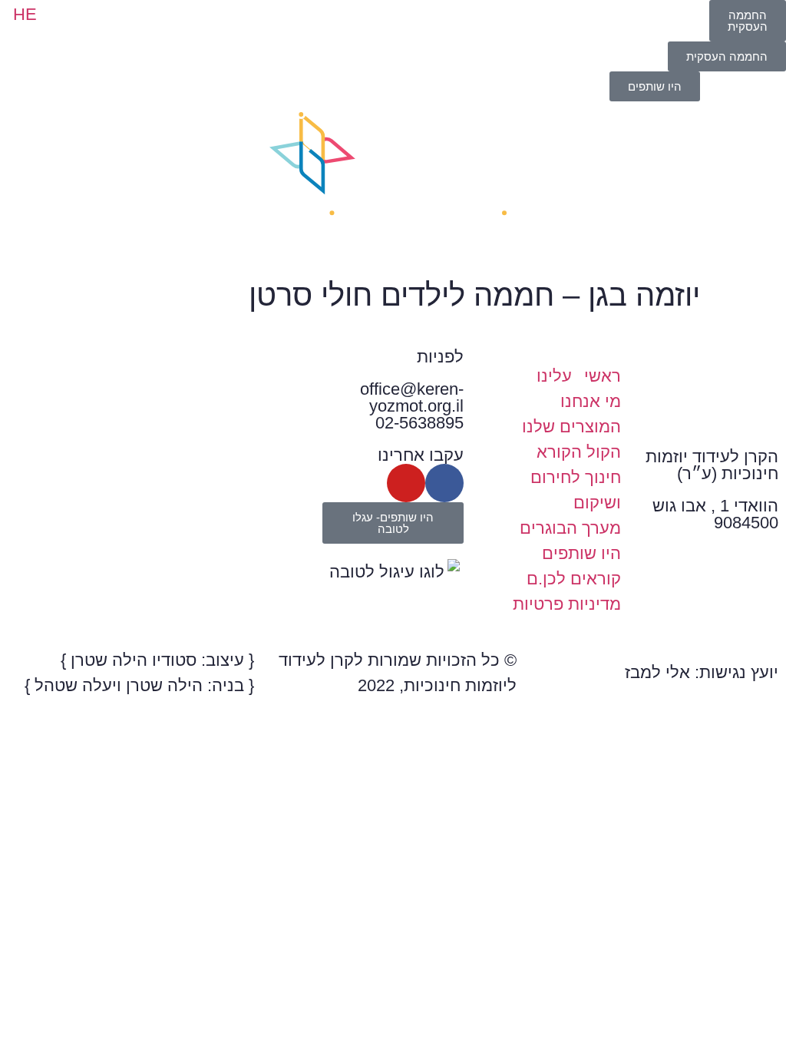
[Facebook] (444, 483)
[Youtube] (406, 483)
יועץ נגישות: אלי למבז (701, 672)
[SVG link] (392, 182)
